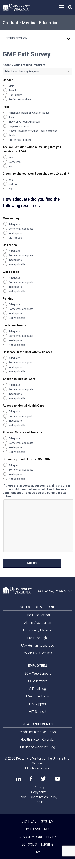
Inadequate (15, 233)
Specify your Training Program (24, 65)
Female (13, 90)
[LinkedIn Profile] (18, 778)
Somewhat (15, 162)
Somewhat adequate (21, 228)
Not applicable (17, 264)
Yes (11, 157)
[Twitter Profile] (43, 778)
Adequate (14, 224)
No (10, 166)
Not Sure (14, 184)
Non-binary (15, 95)
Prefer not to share (20, 99)
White (12, 135)
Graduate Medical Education (31, 22)
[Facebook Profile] (31, 778)
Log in (39, 802)
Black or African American (24, 121)
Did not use (15, 237)
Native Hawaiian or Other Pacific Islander (33, 130)
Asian (12, 117)
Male (11, 86)
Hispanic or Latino (19, 126)
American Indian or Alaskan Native (29, 112)
